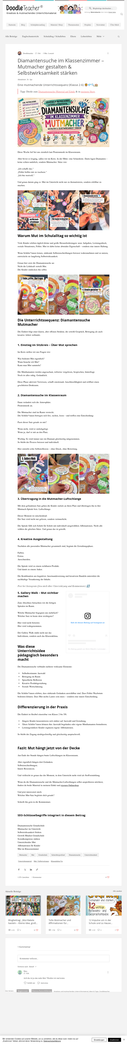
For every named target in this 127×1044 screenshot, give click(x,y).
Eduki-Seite (112, 12)
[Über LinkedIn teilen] (31, 869)
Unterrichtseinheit (91, 855)
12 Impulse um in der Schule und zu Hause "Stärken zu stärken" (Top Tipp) (102, 922)
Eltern (73, 36)
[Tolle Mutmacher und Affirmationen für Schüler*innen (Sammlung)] (63, 906)
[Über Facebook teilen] (19, 869)
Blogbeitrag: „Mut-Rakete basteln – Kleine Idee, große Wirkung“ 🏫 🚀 (22, 922)
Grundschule (42, 855)
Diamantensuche (74, 855)
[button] (118, 36)
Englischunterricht (30, 36)
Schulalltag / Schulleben (54, 36)
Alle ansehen (117, 891)
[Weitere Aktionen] (107, 53)
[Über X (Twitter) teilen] (25, 869)
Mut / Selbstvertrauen (41, 861)
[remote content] (87, 622)
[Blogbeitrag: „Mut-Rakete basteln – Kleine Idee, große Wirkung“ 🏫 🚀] (23, 906)
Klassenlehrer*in (57, 861)
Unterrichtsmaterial (25, 861)
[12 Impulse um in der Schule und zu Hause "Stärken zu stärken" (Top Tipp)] (104, 906)
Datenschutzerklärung (52, 1041)
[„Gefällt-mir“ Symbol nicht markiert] (25, 983)
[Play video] (63, 295)
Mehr (99, 36)
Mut (32, 855)
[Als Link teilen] (37, 869)
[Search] (121, 14)
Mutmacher (23, 855)
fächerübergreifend (58, 855)
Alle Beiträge (11, 36)
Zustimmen (114, 1040)
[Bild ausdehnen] (44, 193)
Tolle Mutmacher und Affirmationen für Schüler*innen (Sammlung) (63, 922)
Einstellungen (99, 1040)
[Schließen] (124, 1040)
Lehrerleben (86, 36)
